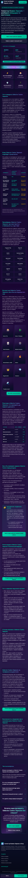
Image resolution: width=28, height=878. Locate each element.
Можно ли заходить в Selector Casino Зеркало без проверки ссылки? (12, 771)
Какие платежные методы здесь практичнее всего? (11, 789)
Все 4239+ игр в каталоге (14, 393)
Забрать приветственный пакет (14, 41)
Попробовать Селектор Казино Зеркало (14, 61)
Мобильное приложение (6, 862)
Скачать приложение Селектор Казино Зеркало (14, 709)
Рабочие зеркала (4, 858)
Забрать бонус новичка (14, 830)
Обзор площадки (4, 856)
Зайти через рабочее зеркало (14, 36)
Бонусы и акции (4, 860)
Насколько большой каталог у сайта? (12, 794)
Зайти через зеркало (14, 825)
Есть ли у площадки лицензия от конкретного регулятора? (11, 783)
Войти (7, 875)
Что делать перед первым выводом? (12, 798)
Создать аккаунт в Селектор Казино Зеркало (14, 578)
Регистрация (23, 2)
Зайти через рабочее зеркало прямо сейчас (14, 534)
